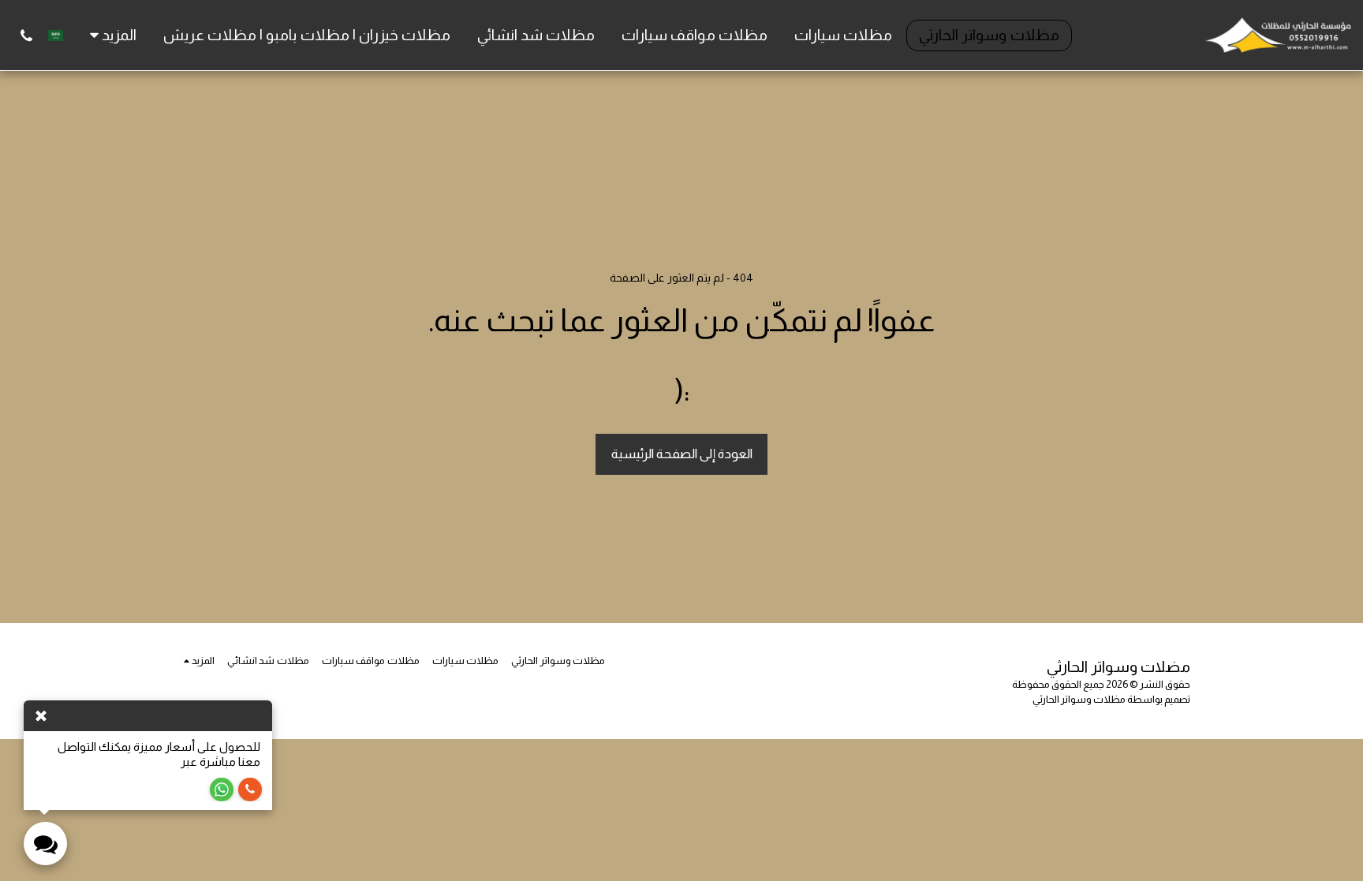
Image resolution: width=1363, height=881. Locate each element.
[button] (26, 35)
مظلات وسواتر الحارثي (1079, 699)
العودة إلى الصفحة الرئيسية (681, 453)
